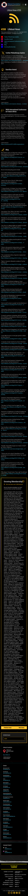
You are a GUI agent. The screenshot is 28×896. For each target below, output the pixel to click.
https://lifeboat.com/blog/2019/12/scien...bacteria (14, 436)
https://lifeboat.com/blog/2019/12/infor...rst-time (14, 312)
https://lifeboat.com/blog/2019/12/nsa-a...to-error (14, 363)
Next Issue (21, 728)
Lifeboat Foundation (11, 891)
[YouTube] (17, 893)
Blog (5, 44)
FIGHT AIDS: (7, 880)
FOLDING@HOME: (6, 882)
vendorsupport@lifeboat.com (7, 827)
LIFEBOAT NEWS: (17, 872)
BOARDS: (16, 879)
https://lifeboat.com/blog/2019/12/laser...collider (13, 338)
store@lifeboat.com (6, 823)
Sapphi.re (23, 891)
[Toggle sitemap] (23, 4)
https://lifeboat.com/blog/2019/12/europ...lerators (14, 278)
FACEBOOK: (5, 872)
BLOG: (16, 877)
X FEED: (6, 877)
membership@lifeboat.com (7, 795)
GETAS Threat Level (14, 867)
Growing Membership (9, 47)
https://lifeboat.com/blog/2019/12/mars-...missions (14, 349)
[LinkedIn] (14, 893)
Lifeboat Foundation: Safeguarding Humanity (10, 4)
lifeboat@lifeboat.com (6, 784)
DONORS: (9, 879)
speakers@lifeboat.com (7, 820)
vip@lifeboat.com (6, 831)
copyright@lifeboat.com (7, 777)
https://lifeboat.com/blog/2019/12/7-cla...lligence (14, 191)
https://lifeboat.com (6, 755)
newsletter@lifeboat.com (7, 802)
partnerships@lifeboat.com (7, 805)
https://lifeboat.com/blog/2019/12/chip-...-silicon (13, 252)
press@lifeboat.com (6, 813)
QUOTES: (16, 886)
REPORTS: (16, 880)
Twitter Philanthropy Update (11, 37)
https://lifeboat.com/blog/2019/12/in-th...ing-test (13, 326)
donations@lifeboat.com (7, 809)
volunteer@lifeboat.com (7, 834)
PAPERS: (16, 884)
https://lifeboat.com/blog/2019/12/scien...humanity (14, 166)
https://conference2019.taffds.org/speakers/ (12, 144)
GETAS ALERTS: (17, 875)
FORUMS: (10, 886)
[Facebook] (9, 893)
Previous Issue (7, 728)
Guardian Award (8, 39)
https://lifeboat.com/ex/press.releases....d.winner (14, 104)
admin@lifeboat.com (6, 769)
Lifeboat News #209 (14, 10)
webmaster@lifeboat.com (7, 838)
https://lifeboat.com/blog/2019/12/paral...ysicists (14, 377)
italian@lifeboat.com (8, 849)
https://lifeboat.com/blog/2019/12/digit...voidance (14, 264)
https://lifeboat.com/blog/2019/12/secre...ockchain (14, 442)
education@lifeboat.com (7, 773)
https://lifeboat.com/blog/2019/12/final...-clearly (13, 292)
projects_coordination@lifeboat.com (9, 816)
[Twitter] (12, 893)
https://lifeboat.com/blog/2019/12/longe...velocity (14, 343)
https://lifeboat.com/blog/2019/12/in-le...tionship (13, 320)
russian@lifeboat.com (8, 852)
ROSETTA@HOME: (6, 884)
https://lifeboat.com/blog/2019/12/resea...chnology (14, 416)
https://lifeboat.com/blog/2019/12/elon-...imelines (14, 272)
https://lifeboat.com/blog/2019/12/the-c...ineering (14, 258)
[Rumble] (19, 893)
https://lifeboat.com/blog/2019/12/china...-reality (14, 236)
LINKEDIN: (6, 875)
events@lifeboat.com (6, 780)
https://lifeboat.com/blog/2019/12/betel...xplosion (14, 222)
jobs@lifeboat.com (6, 791)
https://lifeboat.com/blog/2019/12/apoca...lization (14, 214)
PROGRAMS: (17, 882)
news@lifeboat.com (6, 798)
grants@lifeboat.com (6, 787)
